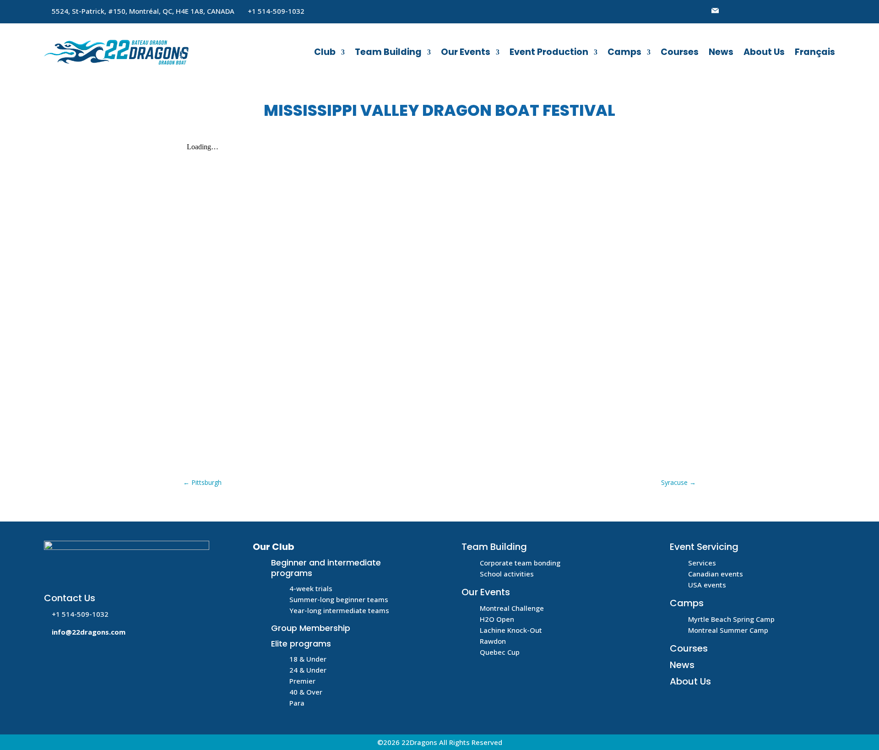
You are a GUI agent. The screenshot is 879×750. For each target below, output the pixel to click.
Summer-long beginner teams (338, 599)
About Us (764, 52)
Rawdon (493, 641)
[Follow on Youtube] (751, 10)
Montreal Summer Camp (728, 630)
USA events (707, 584)
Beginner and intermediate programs (326, 568)
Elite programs (301, 643)
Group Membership (310, 628)
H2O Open (497, 619)
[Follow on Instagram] (770, 10)
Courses (680, 52)
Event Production (549, 52)
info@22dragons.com (88, 631)
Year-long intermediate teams (339, 610)
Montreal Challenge (512, 608)
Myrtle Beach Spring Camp (731, 619)
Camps (624, 52)
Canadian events (715, 573)
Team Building (388, 52)
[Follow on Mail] (715, 10)
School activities (507, 573)
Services (702, 562)
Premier (302, 680)
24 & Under (307, 669)
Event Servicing (704, 546)
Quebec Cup (500, 652)
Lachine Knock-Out (511, 630)
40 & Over (305, 691)
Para (296, 702)
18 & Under (307, 658)
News (721, 52)
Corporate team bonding (520, 562)
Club (325, 52)
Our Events (465, 52)
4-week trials (310, 588)
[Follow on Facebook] (733, 10)
